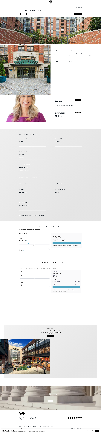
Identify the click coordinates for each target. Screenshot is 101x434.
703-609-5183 (34, 418)
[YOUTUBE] (75, 418)
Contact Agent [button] (78, 100)
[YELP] (77, 418)
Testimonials (35, 426)
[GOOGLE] (79, 418)
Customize (92, 430)
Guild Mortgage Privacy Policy (48, 426)
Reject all (87, 430)
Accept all (97, 430)
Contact (40, 426)
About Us (20, 426)
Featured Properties (27, 426)
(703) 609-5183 (57, 105)
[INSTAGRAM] (70, 418)
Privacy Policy (79, 428)
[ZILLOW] (81, 418)
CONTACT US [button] (50, 401)
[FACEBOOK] (68, 418)
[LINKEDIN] (73, 418)
